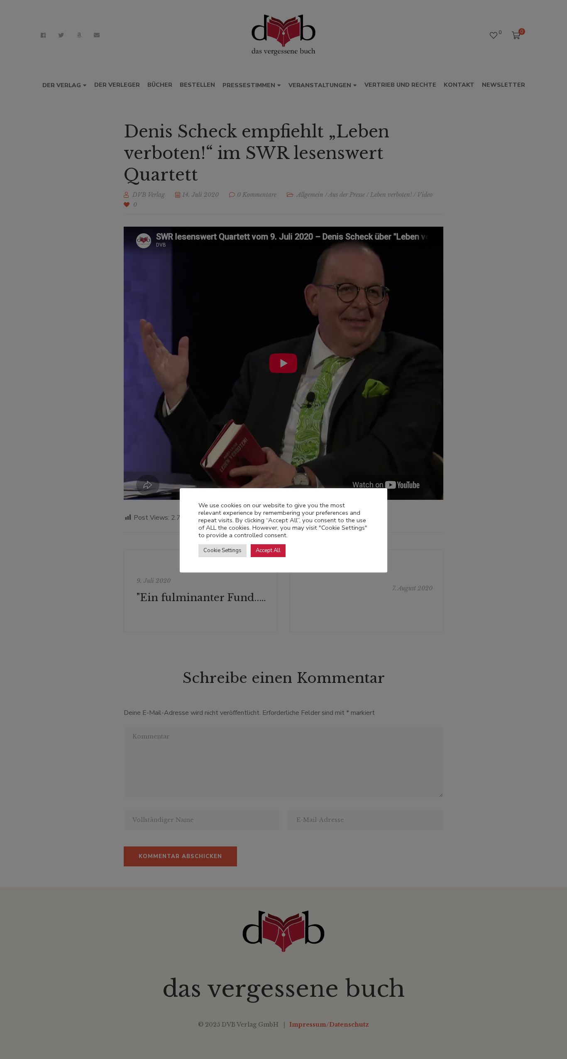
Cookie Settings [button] (222, 550)
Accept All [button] (268, 550)
